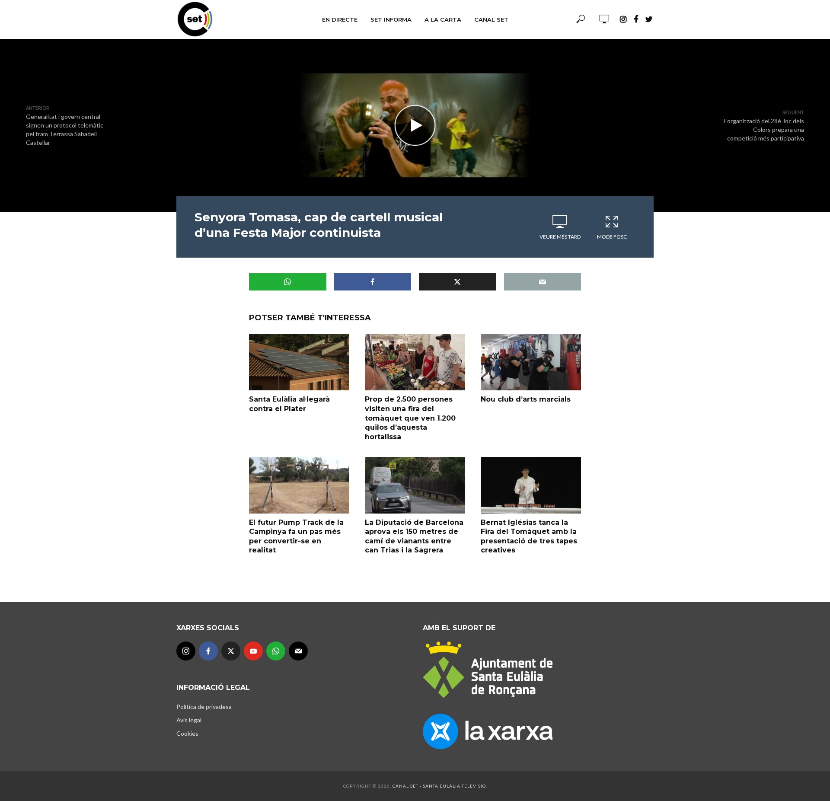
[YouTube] (253, 651)
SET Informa (391, 19)
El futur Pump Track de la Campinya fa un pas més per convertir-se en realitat (296, 536)
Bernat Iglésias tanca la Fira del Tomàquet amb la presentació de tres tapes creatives (529, 536)
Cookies (187, 733)
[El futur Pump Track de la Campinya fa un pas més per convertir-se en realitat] (299, 485)
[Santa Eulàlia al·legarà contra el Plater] (299, 362)
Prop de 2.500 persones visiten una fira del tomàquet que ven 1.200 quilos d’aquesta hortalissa (410, 417)
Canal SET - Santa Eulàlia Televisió (439, 785)
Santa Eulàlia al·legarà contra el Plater (289, 404)
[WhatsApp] (275, 651)
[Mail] (298, 651)
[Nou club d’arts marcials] (531, 362)
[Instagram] (185, 651)
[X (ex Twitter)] (230, 651)
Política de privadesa (204, 706)
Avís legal (188, 720)
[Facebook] (208, 651)
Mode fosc (612, 236)
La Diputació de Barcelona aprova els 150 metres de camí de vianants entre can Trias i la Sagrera (414, 536)
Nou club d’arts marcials (526, 399)
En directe (340, 19)
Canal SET (491, 19)
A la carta (443, 19)
